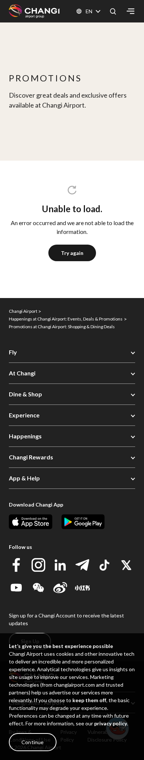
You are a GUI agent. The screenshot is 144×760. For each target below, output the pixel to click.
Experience (24, 414)
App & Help (24, 477)
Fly (13, 352)
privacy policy (110, 723)
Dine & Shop (25, 393)
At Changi (22, 373)
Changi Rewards (31, 456)
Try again (72, 253)
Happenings (25, 435)
